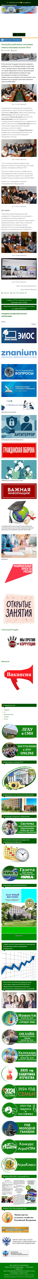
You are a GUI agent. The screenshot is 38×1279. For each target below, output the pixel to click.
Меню (21, 35)
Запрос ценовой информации (14, 1267)
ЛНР (17, 293)
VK (4, 712)
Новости (6, 293)
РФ (25, 293)
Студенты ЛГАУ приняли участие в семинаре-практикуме (19, 301)
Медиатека (19, 1269)
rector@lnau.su (27, 2)
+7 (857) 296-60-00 (14, 2)
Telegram (6, 710)
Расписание (29, 1267)
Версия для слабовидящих (12, 39)
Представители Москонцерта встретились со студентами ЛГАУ (19, 307)
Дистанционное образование (19, 1265)
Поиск (3, 321)
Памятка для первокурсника (9, 5)
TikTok (6, 719)
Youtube (6, 717)
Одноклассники (8, 714)
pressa (15, 50)
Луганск (21, 293)
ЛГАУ (14, 293)
